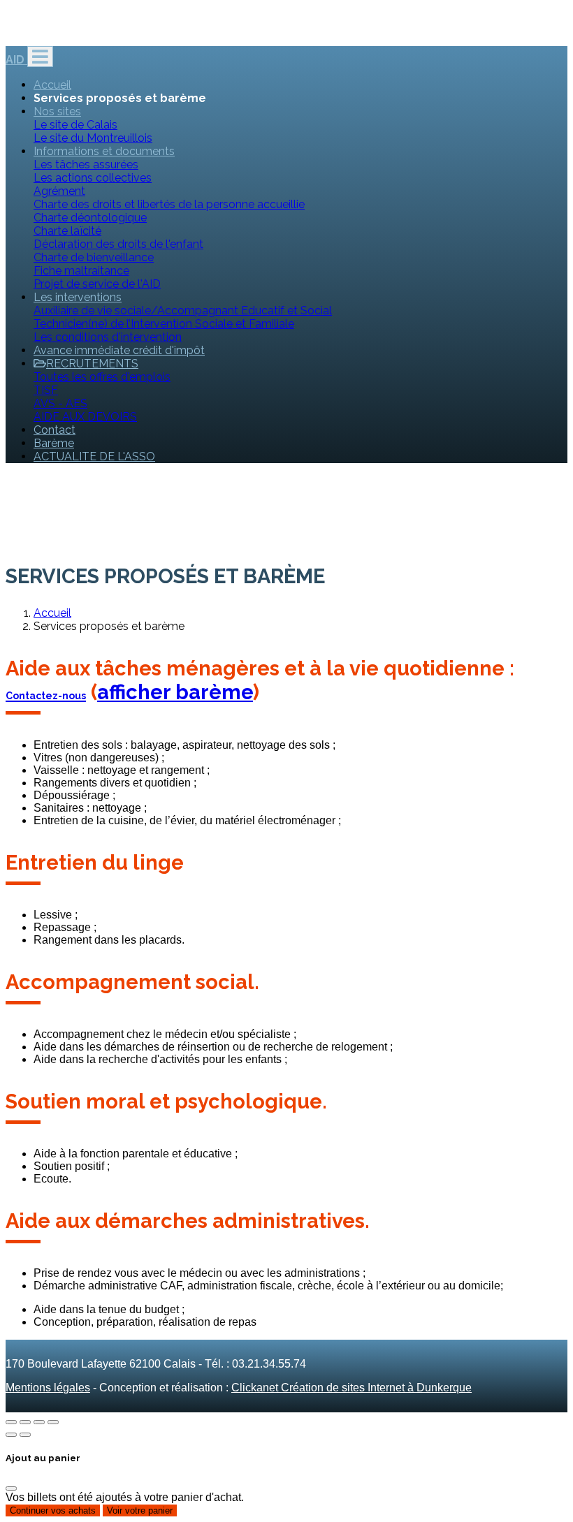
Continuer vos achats (53, 1510)
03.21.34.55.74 (169, 32)
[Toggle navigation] (40, 56)
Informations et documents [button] (104, 151)
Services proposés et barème (120, 98)
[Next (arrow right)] (25, 1435)
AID (16, 59)
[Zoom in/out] (53, 1422)
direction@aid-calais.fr (66, 32)
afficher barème (175, 692)
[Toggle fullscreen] (39, 1422)
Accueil (52, 85)
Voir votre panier (140, 1510)
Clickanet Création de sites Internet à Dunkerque (351, 1387)
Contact (54, 430)
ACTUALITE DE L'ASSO (94, 456)
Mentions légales (48, 1387)
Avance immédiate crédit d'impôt (119, 350)
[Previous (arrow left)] (11, 1435)
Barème (54, 443)
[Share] (25, 1422)
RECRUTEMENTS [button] (92, 363)
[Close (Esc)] (11, 1422)
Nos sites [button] (57, 111)
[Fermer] (11, 1488)
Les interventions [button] (78, 297)
